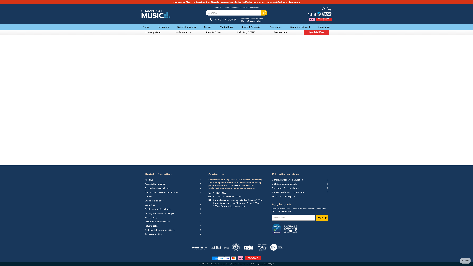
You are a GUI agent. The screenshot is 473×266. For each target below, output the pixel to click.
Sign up (322, 217)
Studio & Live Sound (300, 26)
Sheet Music (324, 26)
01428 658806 (219, 192)
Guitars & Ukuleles (186, 26)
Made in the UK (183, 32)
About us (217, 7)
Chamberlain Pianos (232, 7)
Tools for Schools (214, 32)
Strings (207, 26)
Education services (251, 7)
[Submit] (264, 13)
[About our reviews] (320, 14)
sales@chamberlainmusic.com (227, 197)
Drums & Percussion (251, 26)
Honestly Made (152, 32)
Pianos (146, 26)
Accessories (275, 26)
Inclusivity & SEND (246, 32)
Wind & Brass (226, 26)
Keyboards (163, 26)
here (236, 185)
